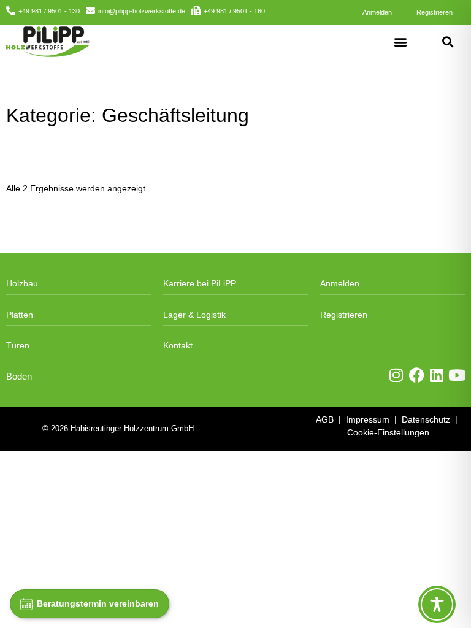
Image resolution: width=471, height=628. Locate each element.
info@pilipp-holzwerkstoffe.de (141, 11)
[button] (400, 41)
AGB (325, 419)
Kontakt (178, 345)
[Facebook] (416, 375)
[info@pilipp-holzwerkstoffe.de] (90, 10)
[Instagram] (396, 375)
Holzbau (22, 283)
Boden (19, 376)
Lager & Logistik (194, 315)
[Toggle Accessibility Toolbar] (436, 604)
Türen (17, 345)
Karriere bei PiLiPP (199, 283)
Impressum (367, 419)
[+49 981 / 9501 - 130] (10, 10)
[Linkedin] (437, 375)
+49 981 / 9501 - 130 (49, 11)
